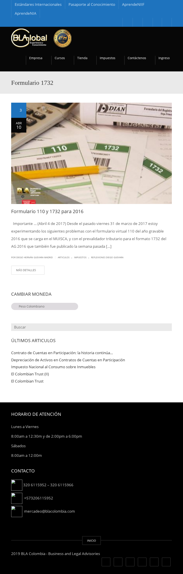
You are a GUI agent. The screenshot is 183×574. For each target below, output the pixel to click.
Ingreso (164, 58)
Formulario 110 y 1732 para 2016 (47, 211)
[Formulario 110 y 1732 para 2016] (91, 153)
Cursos (60, 58)
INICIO (91, 541)
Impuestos (107, 58)
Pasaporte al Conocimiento (92, 4)
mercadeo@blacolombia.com (49, 511)
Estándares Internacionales (38, 4)
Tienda (82, 58)
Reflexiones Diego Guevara (107, 257)
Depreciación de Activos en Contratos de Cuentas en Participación (68, 359)
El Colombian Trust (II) (30, 373)
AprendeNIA (25, 13)
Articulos (63, 257)
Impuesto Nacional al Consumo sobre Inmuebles (53, 367)
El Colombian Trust (27, 381)
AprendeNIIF (133, 4)
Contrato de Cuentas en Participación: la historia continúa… (62, 352)
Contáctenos (137, 58)
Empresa (35, 58)
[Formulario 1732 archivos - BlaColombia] (41, 37)
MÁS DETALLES (26, 270)
